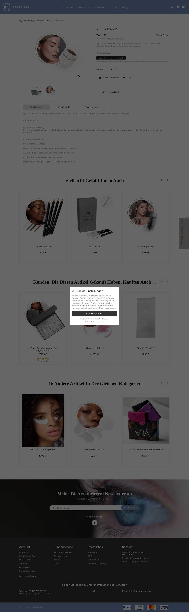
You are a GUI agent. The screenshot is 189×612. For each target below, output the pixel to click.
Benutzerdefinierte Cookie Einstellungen (94, 319)
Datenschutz (90, 322)
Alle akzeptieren (94, 313)
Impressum (100, 322)
